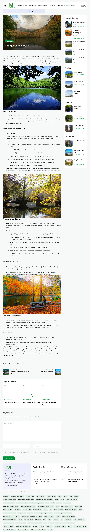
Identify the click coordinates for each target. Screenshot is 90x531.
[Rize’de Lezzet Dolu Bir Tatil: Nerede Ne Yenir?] (64, 481)
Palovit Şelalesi (78, 116)
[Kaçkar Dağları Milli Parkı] (31, 391)
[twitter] (14, 363)
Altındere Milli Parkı (10, 402)
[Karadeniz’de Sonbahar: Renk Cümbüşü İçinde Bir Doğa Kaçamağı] (68, 32)
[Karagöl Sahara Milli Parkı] (50, 391)
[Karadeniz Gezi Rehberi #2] (68, 52)
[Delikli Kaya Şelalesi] (69, 108)
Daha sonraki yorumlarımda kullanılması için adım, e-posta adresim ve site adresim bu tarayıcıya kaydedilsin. (32, 452)
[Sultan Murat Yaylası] (69, 93)
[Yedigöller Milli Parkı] (69, 162)
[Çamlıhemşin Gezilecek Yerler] (68, 24)
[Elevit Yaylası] (69, 74)
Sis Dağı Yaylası (78, 82)
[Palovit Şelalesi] (69, 118)
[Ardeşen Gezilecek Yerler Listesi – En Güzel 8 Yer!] (36, 481)
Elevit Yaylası (78, 72)
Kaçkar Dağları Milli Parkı (31, 402)
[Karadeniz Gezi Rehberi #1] (68, 60)
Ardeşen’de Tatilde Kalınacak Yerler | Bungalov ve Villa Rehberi (26, 11)
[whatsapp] (22, 363)
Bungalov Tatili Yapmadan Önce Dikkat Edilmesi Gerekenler (75, 472)
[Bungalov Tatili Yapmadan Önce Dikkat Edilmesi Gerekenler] (64, 473)
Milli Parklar (9, 41)
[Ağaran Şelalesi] (69, 128)
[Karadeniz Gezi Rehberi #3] (68, 44)
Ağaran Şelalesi (78, 125)
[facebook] (9, 363)
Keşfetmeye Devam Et (78, 26)
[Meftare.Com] (10, 5)
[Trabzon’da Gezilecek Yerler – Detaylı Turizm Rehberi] (36, 473)
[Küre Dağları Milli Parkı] (69, 152)
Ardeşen (6, 11)
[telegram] (18, 363)
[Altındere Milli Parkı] (13, 391)
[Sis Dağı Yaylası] (69, 84)
